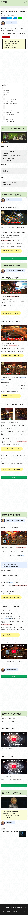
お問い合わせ (13, 907)
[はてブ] (15, 18)
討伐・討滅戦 (8, 4)
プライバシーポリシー (14, 908)
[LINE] (20, 18)
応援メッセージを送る (21, 907)
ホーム (3, 907)
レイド (13, 4)
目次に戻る (14, 258)
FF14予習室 (4, 2)
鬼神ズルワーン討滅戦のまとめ (9, 121)
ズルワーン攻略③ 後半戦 (8, 110)
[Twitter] (9, 18)
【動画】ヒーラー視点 (8, 119)
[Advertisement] (14, 66)
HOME (3, 6)
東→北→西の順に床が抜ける (10, 99)
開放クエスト (7, 90)
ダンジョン (3, 4)
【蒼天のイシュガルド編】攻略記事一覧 (10, 832)
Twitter (7, 907)
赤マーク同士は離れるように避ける (11, 105)
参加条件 (6, 92)
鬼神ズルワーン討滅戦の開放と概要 (9, 88)
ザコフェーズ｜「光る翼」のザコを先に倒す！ (13, 108)
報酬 (5, 94)
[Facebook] (4, 18)
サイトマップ (18, 4)
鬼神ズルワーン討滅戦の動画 (8, 114)
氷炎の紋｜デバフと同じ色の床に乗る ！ (12, 112)
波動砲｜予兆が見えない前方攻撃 (10, 103)
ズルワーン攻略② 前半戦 (8, 101)
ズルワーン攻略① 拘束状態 (8, 96)
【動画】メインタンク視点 (9, 116)
